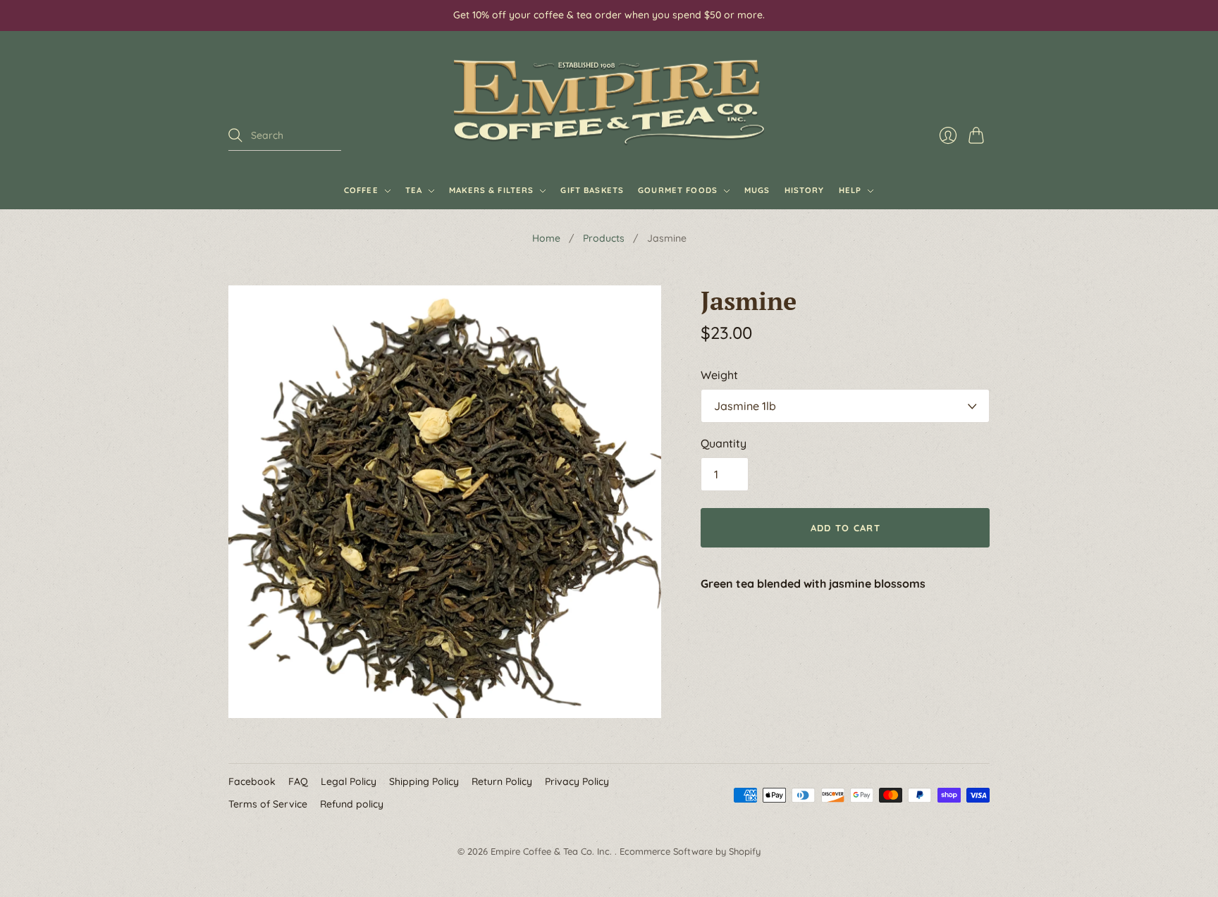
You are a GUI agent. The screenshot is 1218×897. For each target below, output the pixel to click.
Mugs (757, 190)
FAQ (298, 781)
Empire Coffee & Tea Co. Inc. (553, 851)
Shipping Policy (424, 781)
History (805, 190)
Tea (413, 190)
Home (546, 238)
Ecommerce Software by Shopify (690, 851)
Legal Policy (348, 781)
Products (604, 238)
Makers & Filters (491, 190)
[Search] (235, 135)
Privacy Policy (577, 781)
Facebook (252, 781)
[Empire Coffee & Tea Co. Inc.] (609, 102)
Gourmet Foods (678, 190)
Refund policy (351, 804)
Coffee (361, 190)
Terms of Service (267, 804)
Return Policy (502, 781)
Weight (719, 375)
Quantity (723, 443)
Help (850, 190)
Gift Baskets (592, 190)
